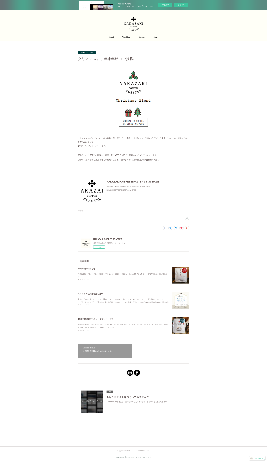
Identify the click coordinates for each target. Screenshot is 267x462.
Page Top (133, 439)
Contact (142, 37)
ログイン (181, 5)
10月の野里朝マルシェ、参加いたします (95, 319)
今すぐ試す (164, 4)
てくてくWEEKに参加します (90, 293)
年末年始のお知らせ (86, 268)
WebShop (126, 37)
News (156, 37)
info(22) (80, 211)
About (111, 37)
